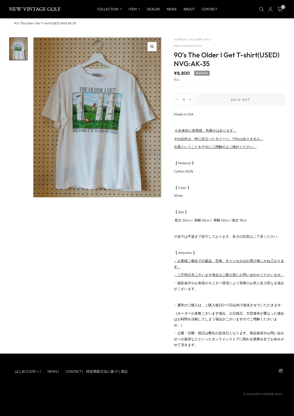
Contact (209, 9)
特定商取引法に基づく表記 (107, 371)
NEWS (171, 9)
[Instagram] (281, 371)
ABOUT (189, 9)
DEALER (153, 9)
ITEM (133, 9)
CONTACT (73, 371)
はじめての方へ (27, 371)
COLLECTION (108, 9)
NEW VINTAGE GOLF (35, 9)
